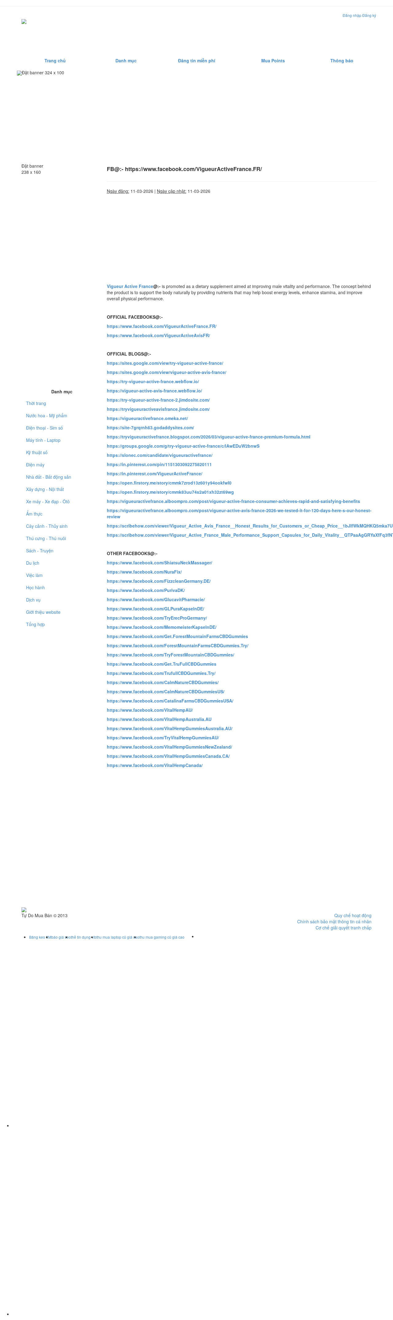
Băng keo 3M (40, 937)
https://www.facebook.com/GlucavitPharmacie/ (156, 599)
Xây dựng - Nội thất (45, 489)
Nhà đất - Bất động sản (48, 477)
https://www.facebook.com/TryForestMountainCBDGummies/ (170, 655)
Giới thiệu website (43, 612)
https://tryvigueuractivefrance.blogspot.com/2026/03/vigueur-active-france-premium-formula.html (208, 437)
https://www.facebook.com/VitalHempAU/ (150, 710)
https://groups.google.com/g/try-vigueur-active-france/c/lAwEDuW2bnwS (183, 446)
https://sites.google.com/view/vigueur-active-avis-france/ (166, 372)
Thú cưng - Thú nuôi (46, 538)
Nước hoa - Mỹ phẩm (46, 415)
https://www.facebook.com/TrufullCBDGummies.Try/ (161, 673)
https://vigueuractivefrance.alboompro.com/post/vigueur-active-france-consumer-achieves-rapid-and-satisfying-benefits (233, 501)
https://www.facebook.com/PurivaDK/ (146, 590)
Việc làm (34, 575)
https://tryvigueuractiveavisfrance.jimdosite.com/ (158, 409)
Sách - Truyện (39, 550)
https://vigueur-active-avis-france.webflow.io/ (154, 390)
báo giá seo (61, 937)
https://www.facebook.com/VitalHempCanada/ (155, 765)
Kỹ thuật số (37, 452)
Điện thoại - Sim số (44, 428)
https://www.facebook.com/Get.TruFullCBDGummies (161, 664)
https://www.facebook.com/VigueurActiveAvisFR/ (158, 335)
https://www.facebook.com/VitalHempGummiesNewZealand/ (169, 747)
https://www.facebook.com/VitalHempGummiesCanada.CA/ (168, 756)
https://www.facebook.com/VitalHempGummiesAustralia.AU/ (169, 728)
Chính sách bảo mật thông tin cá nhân (334, 921)
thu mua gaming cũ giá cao (162, 937)
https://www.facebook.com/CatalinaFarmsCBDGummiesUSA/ (170, 701)
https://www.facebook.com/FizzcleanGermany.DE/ (159, 581)
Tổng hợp (35, 624)
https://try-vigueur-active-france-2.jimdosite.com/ (158, 400)
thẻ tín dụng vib (83, 937)
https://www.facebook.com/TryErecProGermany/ (157, 618)
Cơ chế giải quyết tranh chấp (344, 928)
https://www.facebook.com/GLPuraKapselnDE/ (155, 608)
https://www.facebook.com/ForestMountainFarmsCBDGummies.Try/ (177, 645)
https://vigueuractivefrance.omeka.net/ (147, 418)
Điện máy (35, 464)
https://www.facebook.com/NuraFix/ (144, 572)
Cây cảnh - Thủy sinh (47, 526)
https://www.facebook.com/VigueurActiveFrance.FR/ (161, 326)
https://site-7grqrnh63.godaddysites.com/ (150, 427)
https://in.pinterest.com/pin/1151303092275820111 (159, 464)
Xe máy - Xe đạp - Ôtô (48, 501)
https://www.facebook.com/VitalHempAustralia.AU (159, 719)
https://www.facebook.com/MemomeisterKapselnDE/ (161, 627)
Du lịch (32, 563)
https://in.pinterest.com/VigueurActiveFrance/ (154, 473)
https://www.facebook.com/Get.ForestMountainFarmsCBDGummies (177, 636)
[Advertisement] (261, 31)
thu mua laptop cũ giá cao (117, 937)
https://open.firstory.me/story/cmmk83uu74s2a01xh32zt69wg (170, 492)
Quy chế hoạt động (353, 915)
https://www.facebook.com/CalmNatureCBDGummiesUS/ (165, 691)
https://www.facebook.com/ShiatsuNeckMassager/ (159, 562)
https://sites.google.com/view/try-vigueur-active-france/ (165, 363)
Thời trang (36, 403)
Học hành (35, 587)
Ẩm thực (34, 514)
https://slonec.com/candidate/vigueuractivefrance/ (159, 455)
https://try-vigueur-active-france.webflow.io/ (153, 381)
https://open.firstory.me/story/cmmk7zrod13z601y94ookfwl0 (169, 483)
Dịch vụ (33, 600)
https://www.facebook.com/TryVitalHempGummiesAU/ (163, 737)
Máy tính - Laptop (43, 440)
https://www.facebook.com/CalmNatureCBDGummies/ (163, 682)
